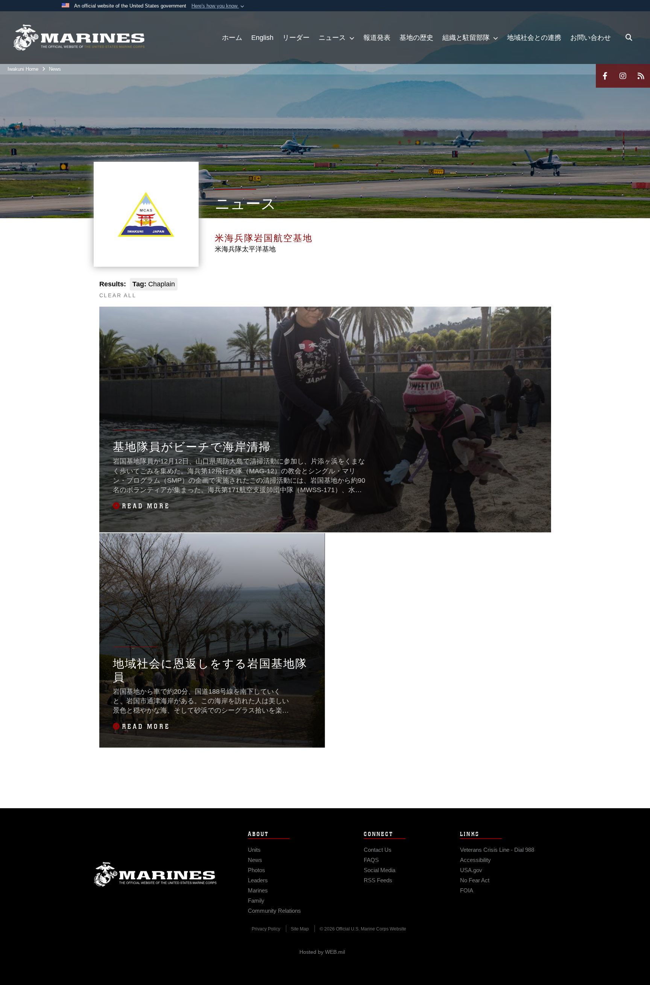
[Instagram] (623, 76)
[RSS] (641, 76)
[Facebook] (605, 76)
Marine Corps (155, 874)
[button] (218, 6)
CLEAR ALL (118, 295)
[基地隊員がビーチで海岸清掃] (325, 419)
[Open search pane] (629, 37)
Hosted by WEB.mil (322, 952)
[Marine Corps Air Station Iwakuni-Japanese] (79, 37)
